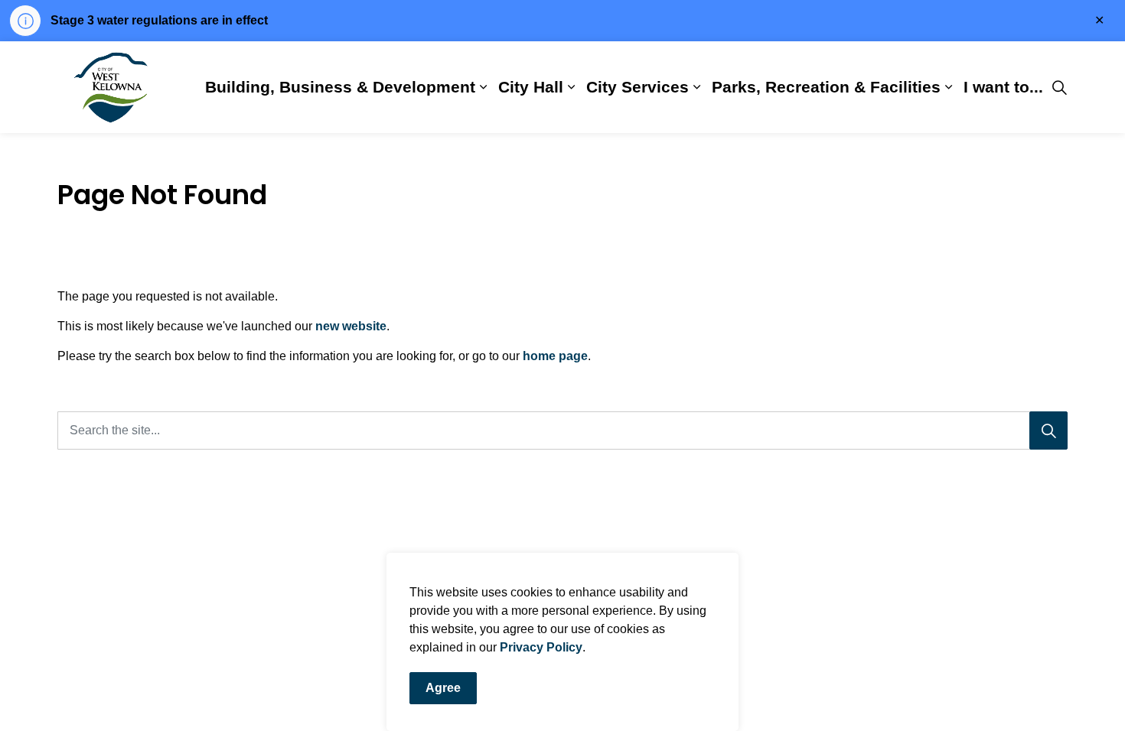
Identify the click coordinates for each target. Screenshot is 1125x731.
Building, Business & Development (340, 87)
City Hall (530, 87)
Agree (443, 687)
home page (555, 355)
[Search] (1048, 430)
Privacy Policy (541, 647)
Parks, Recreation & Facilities (826, 87)
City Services (637, 87)
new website (350, 326)
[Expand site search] (1059, 87)
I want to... (1003, 87)
